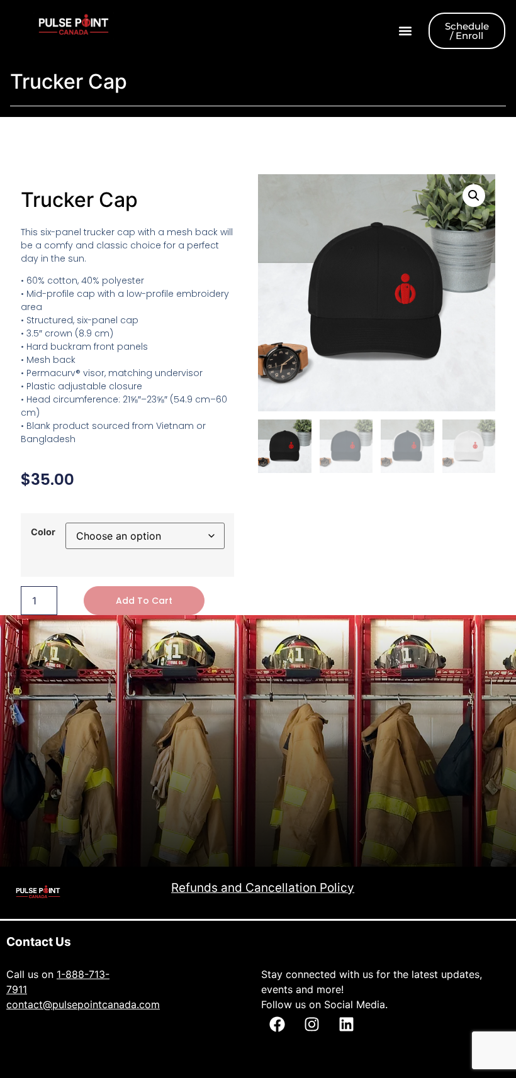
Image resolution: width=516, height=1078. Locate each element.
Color (43, 532)
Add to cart (144, 600)
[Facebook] (277, 1024)
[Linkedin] (346, 1024)
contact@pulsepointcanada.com (83, 1004)
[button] (405, 31)
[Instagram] (311, 1024)
